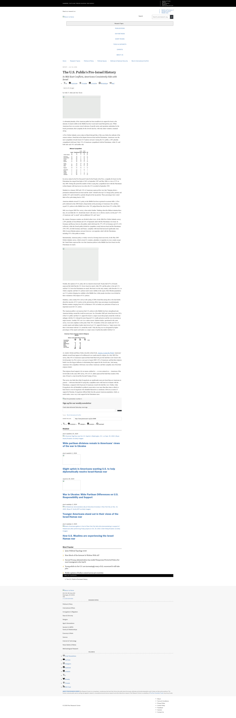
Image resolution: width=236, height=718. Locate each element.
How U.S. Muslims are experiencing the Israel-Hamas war (88, 537)
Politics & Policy (67, 604)
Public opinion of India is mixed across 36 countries (84, 573)
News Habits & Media (69, 645)
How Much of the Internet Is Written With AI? (82, 555)
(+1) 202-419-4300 (68, 598)
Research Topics (119, 23)
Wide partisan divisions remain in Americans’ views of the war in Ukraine (91, 445)
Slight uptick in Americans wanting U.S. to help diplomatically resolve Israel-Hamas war (89, 470)
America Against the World (106, 353)
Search (141, 16)
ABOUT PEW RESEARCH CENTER (71, 691)
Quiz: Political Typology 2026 (76, 551)
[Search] (171, 17)
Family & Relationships (70, 629)
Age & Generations (68, 623)
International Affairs (69, 608)
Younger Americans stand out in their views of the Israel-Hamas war (90, 515)
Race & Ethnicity (68, 615)
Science (65, 637)
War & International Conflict (74, 415)
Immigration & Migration (70, 612)
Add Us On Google (69, 88)
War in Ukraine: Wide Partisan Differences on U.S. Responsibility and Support (90, 496)
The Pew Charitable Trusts (156, 693)
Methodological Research (70, 649)
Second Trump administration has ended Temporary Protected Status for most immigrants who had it (92, 561)
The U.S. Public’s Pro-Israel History (76, 579)
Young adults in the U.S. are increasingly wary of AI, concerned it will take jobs (92, 567)
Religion (65, 619)
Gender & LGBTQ (68, 627)
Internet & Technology (69, 641)
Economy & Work (68, 633)
